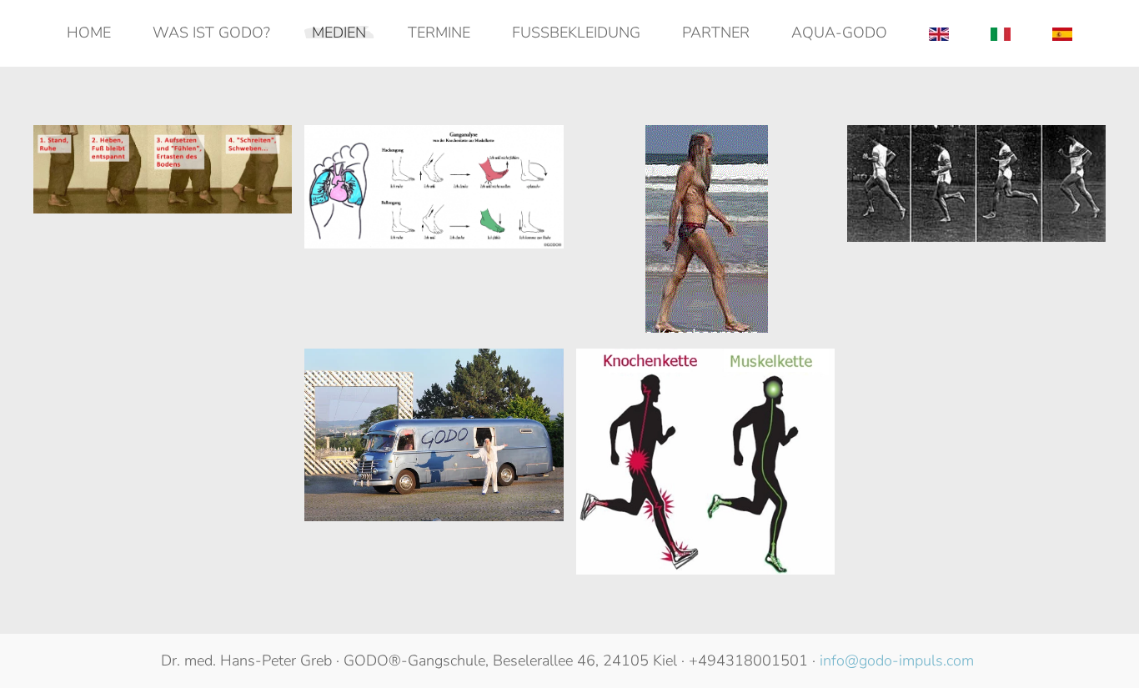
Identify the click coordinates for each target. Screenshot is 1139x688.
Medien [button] (339, 33)
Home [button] (89, 33)
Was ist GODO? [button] (211, 33)
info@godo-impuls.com (897, 660)
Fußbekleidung (576, 33)
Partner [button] (716, 33)
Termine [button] (439, 33)
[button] (162, 169)
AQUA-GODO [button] (839, 33)
